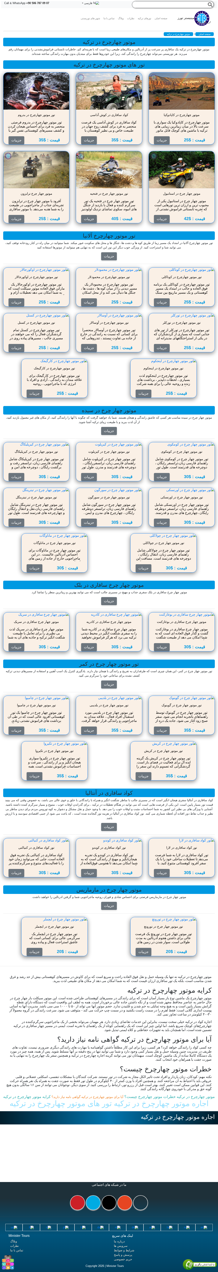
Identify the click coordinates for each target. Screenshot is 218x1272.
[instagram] (124, 1202)
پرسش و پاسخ (123, 1254)
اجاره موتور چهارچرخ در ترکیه (160, 1103)
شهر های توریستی (90, 18)
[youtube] (77, 1202)
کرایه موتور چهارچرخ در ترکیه (27, 1097)
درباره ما (119, 1241)
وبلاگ (13, 1241)
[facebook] (140, 1202)
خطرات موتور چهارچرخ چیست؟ (149, 1097)
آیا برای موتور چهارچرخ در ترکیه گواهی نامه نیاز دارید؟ (87, 1097)
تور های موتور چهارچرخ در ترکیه (61, 1103)
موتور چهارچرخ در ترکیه (195, 1097)
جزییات (109, 256)
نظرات (130, 18)
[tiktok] (109, 1202)
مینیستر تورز (194, 20)
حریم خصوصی (123, 1259)
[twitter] (93, 1202)
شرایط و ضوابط (124, 1250)
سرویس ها (121, 1245)
